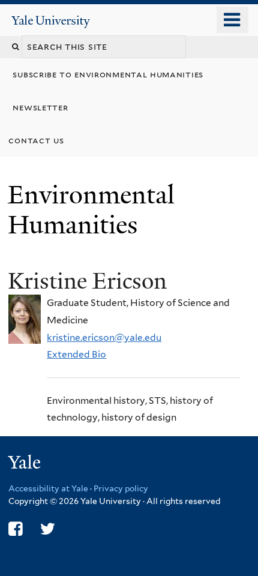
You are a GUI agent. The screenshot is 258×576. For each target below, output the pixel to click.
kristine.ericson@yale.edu (104, 337)
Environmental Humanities (91, 209)
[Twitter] (47, 529)
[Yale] (25, 464)
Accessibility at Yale (48, 488)
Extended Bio (76, 354)
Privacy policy (121, 488)
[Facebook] (15, 529)
